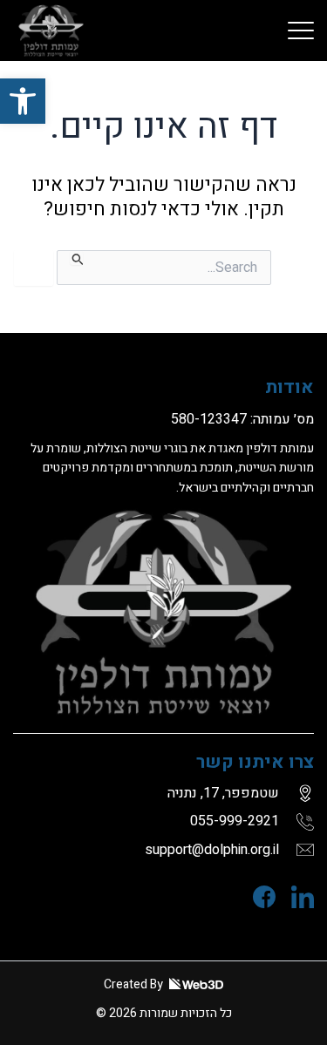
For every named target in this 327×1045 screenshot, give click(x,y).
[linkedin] (295, 897)
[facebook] (256, 897)
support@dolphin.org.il (212, 849)
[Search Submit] (76, 258)
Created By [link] (135, 984)
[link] (301, 30)
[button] (22, 101)
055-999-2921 (234, 821)
